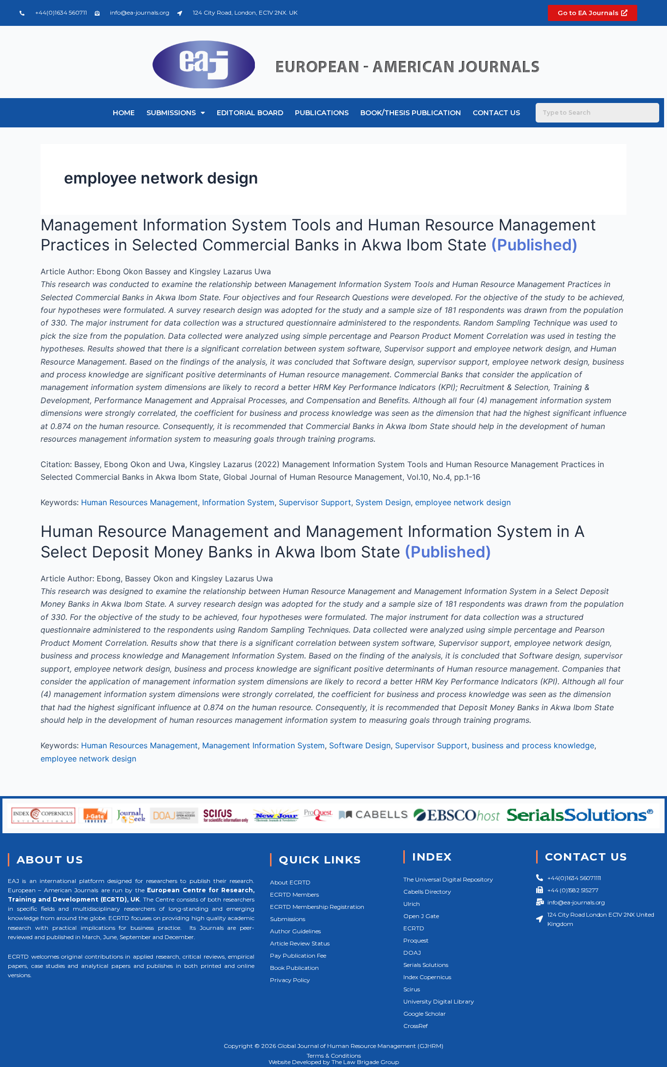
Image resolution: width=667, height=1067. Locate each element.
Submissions (171, 112)
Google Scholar (424, 1013)
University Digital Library (438, 1001)
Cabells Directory (427, 891)
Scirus (411, 989)
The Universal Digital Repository (448, 879)
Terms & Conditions (334, 1055)
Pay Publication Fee (298, 955)
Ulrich (411, 903)
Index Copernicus (427, 977)
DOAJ (412, 952)
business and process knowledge (533, 745)
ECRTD (413, 928)
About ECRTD (290, 882)
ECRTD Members (294, 894)
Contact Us (496, 112)
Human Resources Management (139, 502)
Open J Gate (421, 916)
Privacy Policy (290, 980)
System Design (383, 502)
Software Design (360, 745)
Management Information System (263, 745)
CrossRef (415, 1025)
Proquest (416, 940)
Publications (322, 112)
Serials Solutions (425, 964)
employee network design (463, 502)
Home (124, 112)
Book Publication (294, 967)
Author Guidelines (295, 931)
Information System (238, 502)
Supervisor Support (315, 502)
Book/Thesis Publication (410, 112)
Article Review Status (300, 943)
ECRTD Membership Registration (317, 906)
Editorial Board (250, 112)
